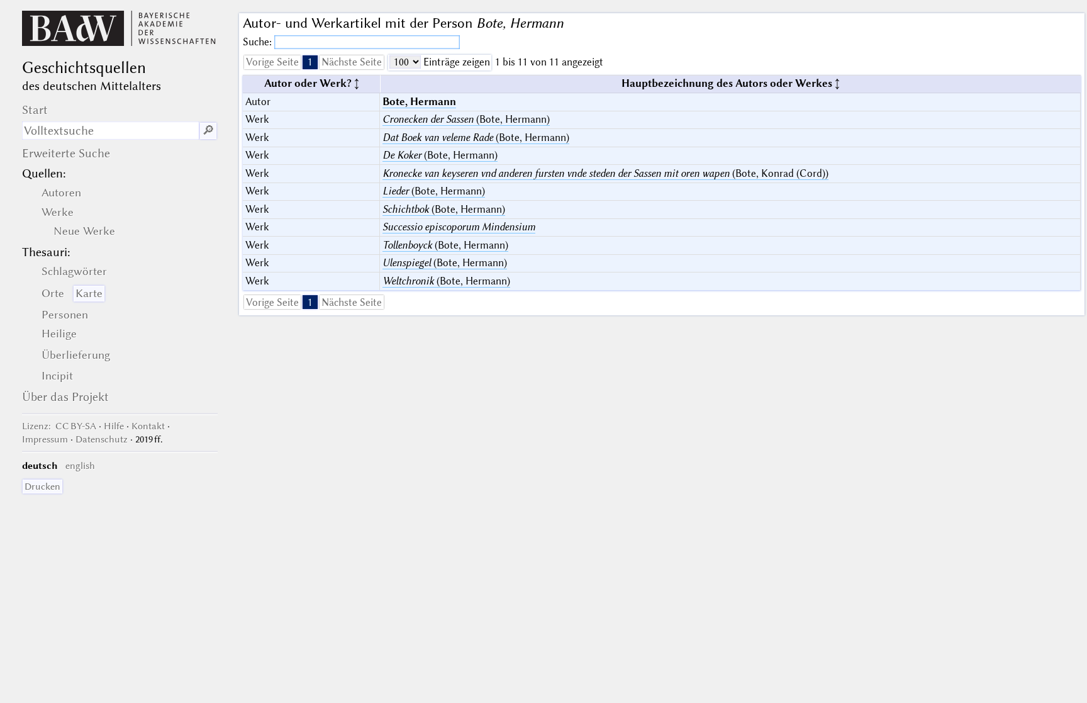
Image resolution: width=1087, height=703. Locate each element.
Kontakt (148, 426)
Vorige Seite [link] (272, 62)
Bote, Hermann (419, 102)
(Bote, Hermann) (466, 119)
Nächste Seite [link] (351, 62)
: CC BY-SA (59, 426)
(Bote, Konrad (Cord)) (605, 173)
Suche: (258, 42)
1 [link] (310, 62)
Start (35, 110)
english (80, 465)
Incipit (57, 376)
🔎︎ (208, 130)
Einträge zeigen (455, 62)
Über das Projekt (65, 397)
